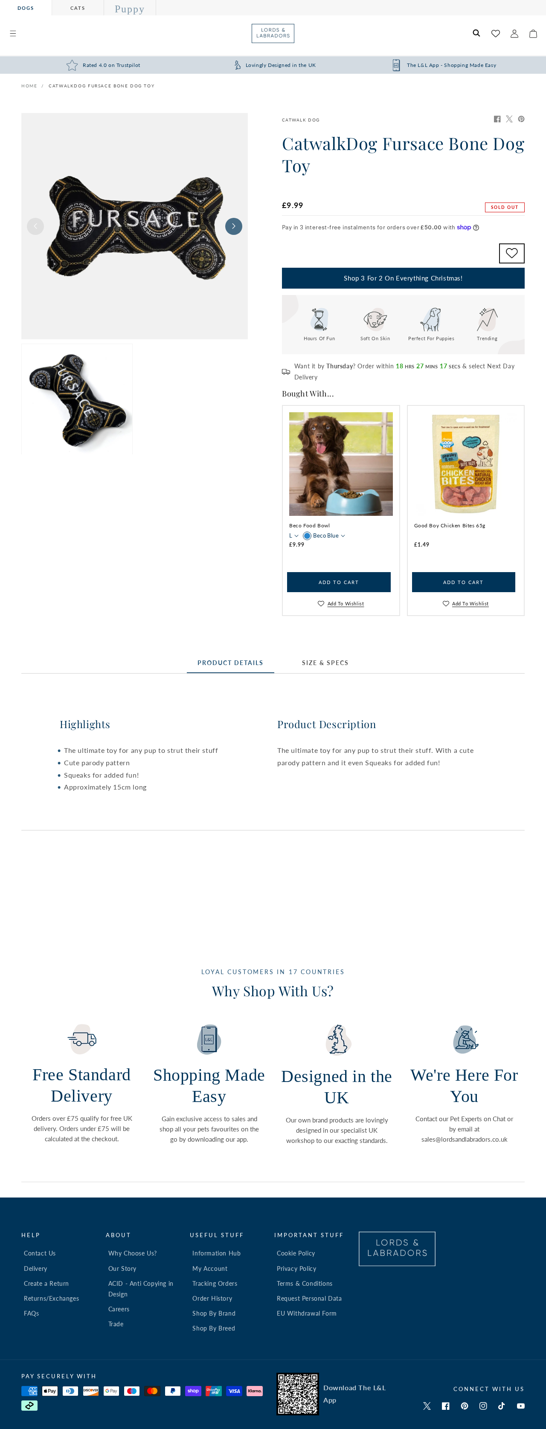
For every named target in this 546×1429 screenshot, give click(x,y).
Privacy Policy (296, 1268)
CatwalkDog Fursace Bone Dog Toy (101, 85)
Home (29, 85)
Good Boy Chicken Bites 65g (450, 525)
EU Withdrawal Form (307, 1313)
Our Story (122, 1268)
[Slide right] (233, 226)
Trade (116, 1324)
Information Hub (216, 1253)
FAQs (31, 1313)
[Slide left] (35, 226)
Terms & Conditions (305, 1283)
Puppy (130, 8)
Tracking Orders (214, 1283)
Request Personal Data (309, 1298)
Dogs (25, 8)
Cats (77, 8)
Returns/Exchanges (51, 1298)
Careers (119, 1309)
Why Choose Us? (132, 1253)
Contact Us (40, 1253)
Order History (212, 1298)
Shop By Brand (213, 1313)
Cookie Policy (296, 1253)
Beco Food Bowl (309, 525)
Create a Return (46, 1283)
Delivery (35, 1268)
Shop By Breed (213, 1328)
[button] (12, 33)
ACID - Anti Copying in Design (141, 1289)
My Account (209, 1268)
